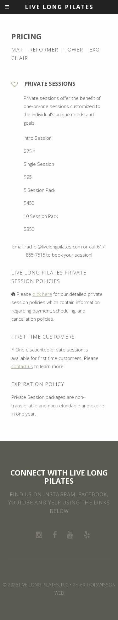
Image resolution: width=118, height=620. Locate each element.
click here (42, 294)
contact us (22, 366)
